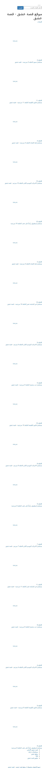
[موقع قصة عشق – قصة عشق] (31, 2)
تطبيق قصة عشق (33, 758)
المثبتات (39, 22)
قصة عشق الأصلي (32, 750)
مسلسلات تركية (33, 752)
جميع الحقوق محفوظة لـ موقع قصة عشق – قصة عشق (24, 767)
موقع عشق (34, 754)
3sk (37, 756)
